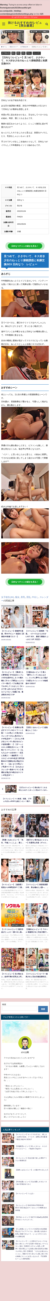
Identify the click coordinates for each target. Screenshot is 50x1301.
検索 (4, 1004)
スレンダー (36, 53)
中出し (29, 53)
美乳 (18, 53)
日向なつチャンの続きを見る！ (25, 246)
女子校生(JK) (6, 53)
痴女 (13, 53)
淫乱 (23, 53)
